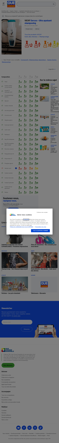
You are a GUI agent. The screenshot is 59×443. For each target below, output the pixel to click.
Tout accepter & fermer (40, 230)
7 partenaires (26, 219)
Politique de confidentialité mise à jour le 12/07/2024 (21, 226)
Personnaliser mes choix (40, 226)
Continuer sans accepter (42, 212)
